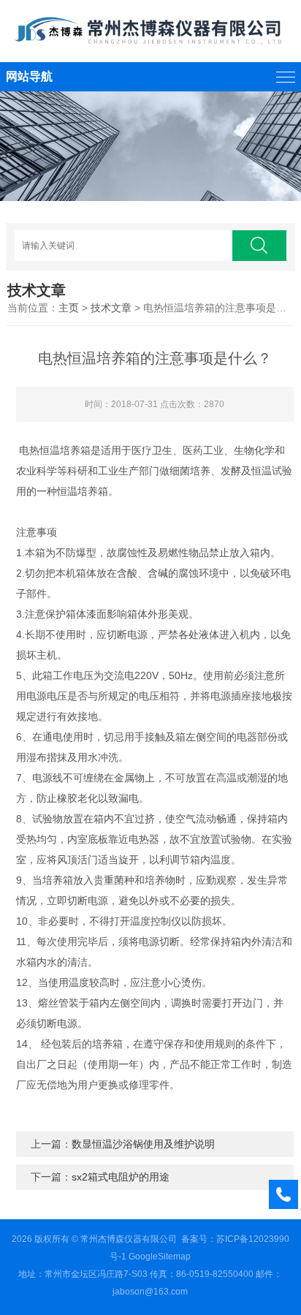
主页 (68, 308)
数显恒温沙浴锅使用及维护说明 (143, 1144)
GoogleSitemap (160, 1256)
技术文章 (111, 308)
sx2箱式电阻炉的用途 (120, 1177)
